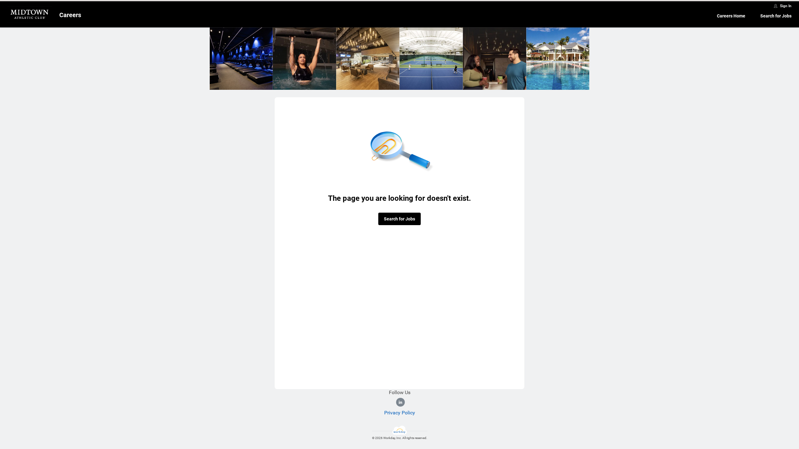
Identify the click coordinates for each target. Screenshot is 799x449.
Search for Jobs (776, 15)
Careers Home (731, 15)
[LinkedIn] (400, 402)
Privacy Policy (399, 413)
